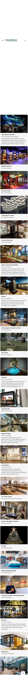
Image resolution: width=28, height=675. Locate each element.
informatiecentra (8, 379)
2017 (2, 136)
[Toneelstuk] (14, 124)
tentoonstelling (14, 136)
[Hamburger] (3, 40)
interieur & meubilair (9, 217)
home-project (7, 136)
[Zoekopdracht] (25, 40)
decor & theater (8, 354)
